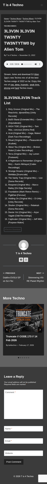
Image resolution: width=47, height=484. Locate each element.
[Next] (40, 330)
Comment (10, 392)
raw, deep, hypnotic (19, 85)
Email (8, 441)
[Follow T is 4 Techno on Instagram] (26, 260)
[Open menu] (41, 5)
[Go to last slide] (7, 330)
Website (9, 453)
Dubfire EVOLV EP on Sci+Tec (12, 277)
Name (8, 429)
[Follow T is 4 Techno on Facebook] (21, 260)
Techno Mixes (10, 26)
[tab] (18, 357)
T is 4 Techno (11, 55)
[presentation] (23, 318)
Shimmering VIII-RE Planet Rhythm (35, 277)
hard (17, 88)
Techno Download (12, 229)
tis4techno (12, 345)
